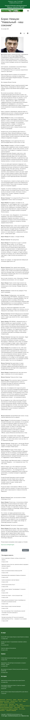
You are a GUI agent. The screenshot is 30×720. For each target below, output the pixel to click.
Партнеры (11, 704)
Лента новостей (3, 705)
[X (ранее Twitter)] (24, 33)
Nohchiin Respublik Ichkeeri (6, 707)
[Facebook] (20, 33)
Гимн (22, 707)
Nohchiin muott (14, 701)
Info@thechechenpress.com (14, 715)
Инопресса (9, 699)
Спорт (1, 702)
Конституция (22, 708)
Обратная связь (4, 704)
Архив (21, 704)
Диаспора (20, 699)
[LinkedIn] (27, 33)
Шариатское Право (4, 701)
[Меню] (28, 11)
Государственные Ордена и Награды (9, 708)
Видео (24, 701)
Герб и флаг (17, 707)
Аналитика (2, 699)
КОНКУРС (2, 710)
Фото (20, 701)
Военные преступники (9, 702)
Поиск (16, 704)
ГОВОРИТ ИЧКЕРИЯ (11, 710)
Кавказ (14, 699)
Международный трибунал (23, 705)
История (26, 699)
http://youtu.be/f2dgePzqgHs (7, 544)
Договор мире (12, 705)
